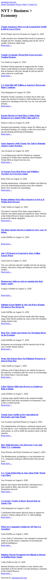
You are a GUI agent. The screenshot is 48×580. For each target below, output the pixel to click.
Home (3, 4)
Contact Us (32, 4)
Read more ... (6, 45)
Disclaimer (11, 4)
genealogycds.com (8, 2)
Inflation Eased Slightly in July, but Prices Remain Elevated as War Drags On (23, 306)
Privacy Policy (22, 4)
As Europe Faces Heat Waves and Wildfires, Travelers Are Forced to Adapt (20, 172)
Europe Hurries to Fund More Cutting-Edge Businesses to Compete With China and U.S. (20, 116)
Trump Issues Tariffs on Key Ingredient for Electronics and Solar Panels (19, 416)
